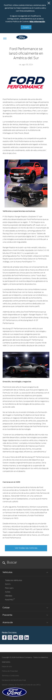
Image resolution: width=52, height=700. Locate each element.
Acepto (26, 27)
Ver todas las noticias (26, 548)
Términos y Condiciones (10, 675)
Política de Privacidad (10, 671)
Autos (7, 592)
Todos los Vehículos (13, 580)
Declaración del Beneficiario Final (14, 680)
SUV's (7, 584)
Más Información (37, 22)
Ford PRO (10, 600)
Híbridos (8, 596)
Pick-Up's (9, 588)
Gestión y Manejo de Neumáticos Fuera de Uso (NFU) (21, 685)
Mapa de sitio (7, 666)
